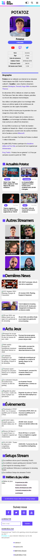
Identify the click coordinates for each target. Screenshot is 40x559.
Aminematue (6, 148)
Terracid (18, 86)
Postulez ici (5, 536)
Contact (18, 543)
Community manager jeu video (23, 490)
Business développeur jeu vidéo (23, 487)
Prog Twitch (6, 152)
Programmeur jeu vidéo (21, 482)
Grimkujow (11, 86)
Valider (27, 523)
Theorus (5, 89)
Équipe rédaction (20, 555)
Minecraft (21, 133)
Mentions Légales (20, 551)
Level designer (19, 493)
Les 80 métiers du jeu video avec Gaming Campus (20, 499)
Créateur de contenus (21, 485)
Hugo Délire (26, 86)
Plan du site (19, 547)
